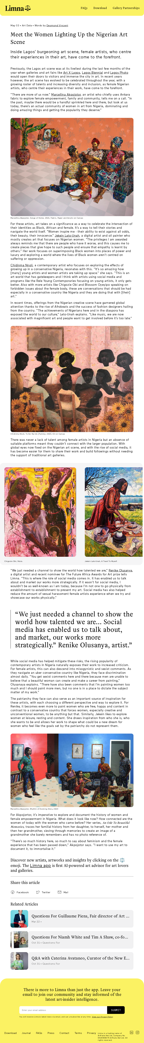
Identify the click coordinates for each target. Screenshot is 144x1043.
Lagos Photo (119, 72)
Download (100, 8)
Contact (64, 1032)
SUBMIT (116, 1010)
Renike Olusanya (120, 570)
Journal (26, 1032)
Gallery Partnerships (126, 8)
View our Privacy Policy (102, 1017)
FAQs (84, 8)
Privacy (91, 1032)
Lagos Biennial (92, 72)
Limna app (40, 865)
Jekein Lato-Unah (67, 235)
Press (51, 1032)
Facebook (23, 892)
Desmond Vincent (57, 25)
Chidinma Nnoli (22, 265)
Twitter (46, 892)
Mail (66, 892)
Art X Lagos (71, 72)
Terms (78, 1032)
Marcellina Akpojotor (66, 94)
